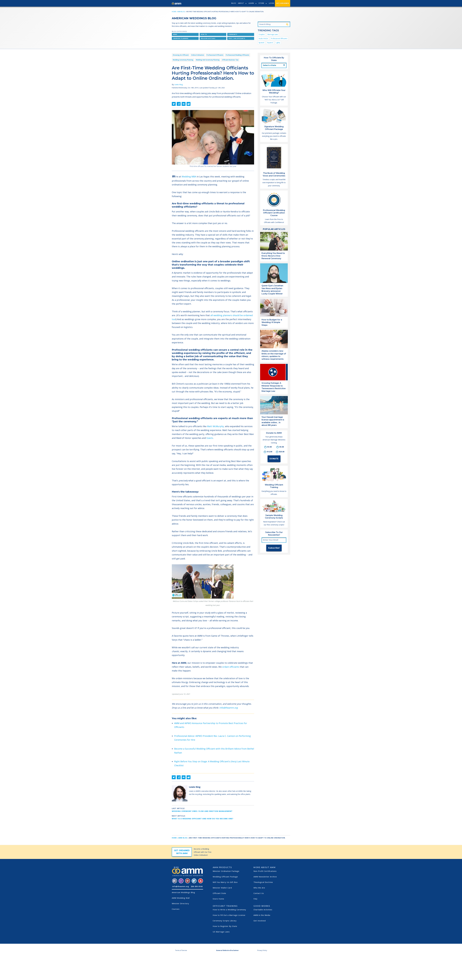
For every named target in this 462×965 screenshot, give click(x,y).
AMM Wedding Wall (181, 898)
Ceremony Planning (180, 38)
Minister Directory (180, 903)
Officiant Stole (219, 893)
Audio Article (263, 39)
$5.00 (281, 447)
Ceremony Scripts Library (225, 920)
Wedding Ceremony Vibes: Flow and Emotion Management (202, 811)
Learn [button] (251, 3)
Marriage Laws (273, 34)
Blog (233, 3)
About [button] (241, 3)
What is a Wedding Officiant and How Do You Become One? (202, 818)
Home (174, 12)
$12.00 (269, 451)
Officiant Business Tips (230, 60)
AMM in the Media (261, 915)
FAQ (255, 899)
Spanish (261, 43)
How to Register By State (225, 926)
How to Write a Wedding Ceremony (229, 909)
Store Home (218, 899)
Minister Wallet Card (222, 887)
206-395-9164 (197, 886)
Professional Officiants (279, 39)
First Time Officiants (236, 38)
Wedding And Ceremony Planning (208, 60)
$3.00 (269, 447)
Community (232, 34)
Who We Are (259, 887)
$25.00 (281, 451)
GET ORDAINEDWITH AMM (182, 851)
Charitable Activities (262, 909)
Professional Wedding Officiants (237, 55)
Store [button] (261, 3)
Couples (262, 34)
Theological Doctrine (263, 882)
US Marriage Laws (221, 931)
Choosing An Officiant (181, 55)
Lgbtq (278, 43)
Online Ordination (197, 55)
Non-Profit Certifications (265, 871)
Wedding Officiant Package (225, 876)
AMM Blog (181, 12)
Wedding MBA (189, 176)
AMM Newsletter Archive (265, 876)
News (175, 34)
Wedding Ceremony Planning (183, 60)
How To (204, 34)
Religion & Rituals (208, 38)
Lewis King (178, 84)
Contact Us (258, 893)
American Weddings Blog (183, 892)
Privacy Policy (262, 950)
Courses (176, 909)
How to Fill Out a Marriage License (229, 915)
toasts (209, 438)
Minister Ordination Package (226, 871)
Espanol (270, 43)
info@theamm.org (228, 707)
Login (271, 3)
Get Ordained (282, 3)
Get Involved (259, 920)
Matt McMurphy (215, 426)
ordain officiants (230, 666)
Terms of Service (181, 950)
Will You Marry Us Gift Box (225, 882)
